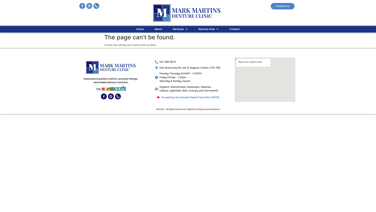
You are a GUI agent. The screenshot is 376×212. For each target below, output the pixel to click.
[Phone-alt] (96, 6)
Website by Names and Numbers (203, 109)
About (158, 29)
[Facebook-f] (82, 6)
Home (140, 29)
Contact (234, 29)
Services (178, 29)
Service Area (206, 29)
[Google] (89, 6)
